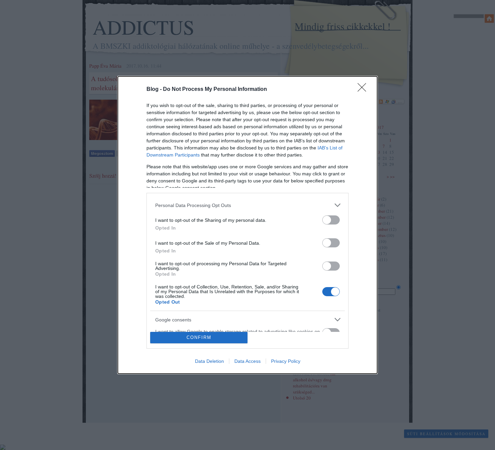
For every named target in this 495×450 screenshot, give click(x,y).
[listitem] (247, 205)
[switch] (331, 219)
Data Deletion (209, 361)
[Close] (364, 89)
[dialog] (247, 224)
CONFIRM (199, 337)
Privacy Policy (285, 361)
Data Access (247, 361)
